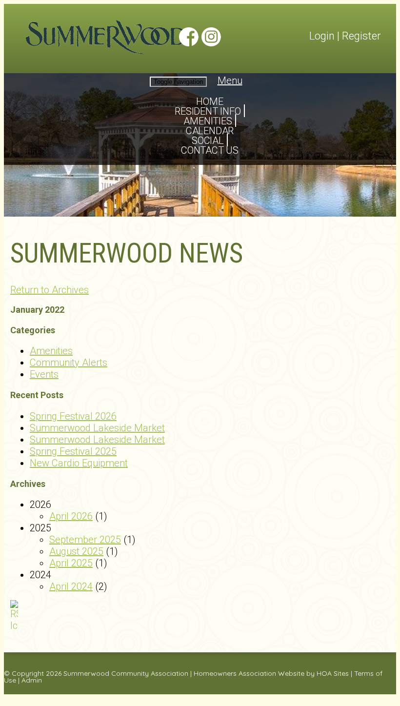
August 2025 (76, 551)
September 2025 (85, 539)
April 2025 (71, 563)
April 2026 (71, 516)
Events (44, 374)
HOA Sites (333, 673)
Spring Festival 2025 (73, 451)
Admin (31, 680)
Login (322, 36)
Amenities (51, 351)
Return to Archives (49, 290)
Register (361, 36)
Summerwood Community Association (125, 673)
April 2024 (71, 586)
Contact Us (210, 150)
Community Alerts (68, 362)
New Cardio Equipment (79, 463)
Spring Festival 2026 (73, 416)
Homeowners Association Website (249, 673)
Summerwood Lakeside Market (97, 428)
